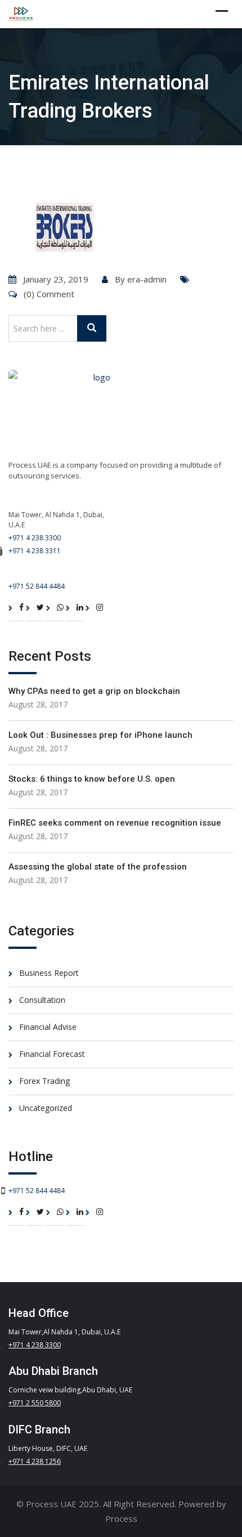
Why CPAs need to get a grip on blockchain (94, 691)
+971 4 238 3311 (34, 550)
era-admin (147, 279)
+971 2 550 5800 (34, 1403)
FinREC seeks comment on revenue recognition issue (114, 823)
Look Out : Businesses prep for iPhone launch (100, 735)
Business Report (49, 972)
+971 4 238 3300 (34, 538)
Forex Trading (44, 1081)
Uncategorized (45, 1108)
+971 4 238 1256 (34, 1461)
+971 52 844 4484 (36, 586)
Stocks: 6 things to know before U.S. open (91, 779)
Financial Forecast (52, 1053)
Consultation (42, 999)
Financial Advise (48, 1026)
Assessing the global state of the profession (97, 867)
